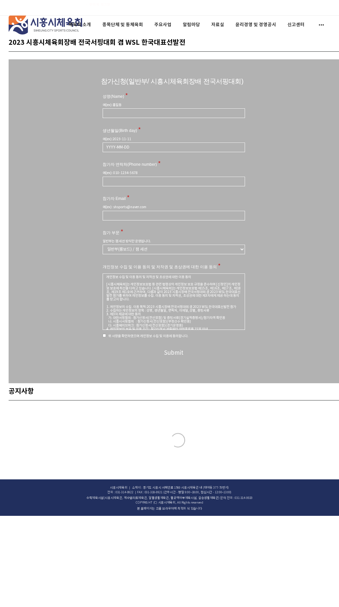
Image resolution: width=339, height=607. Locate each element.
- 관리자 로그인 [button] (98, 4)
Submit (173, 353)
